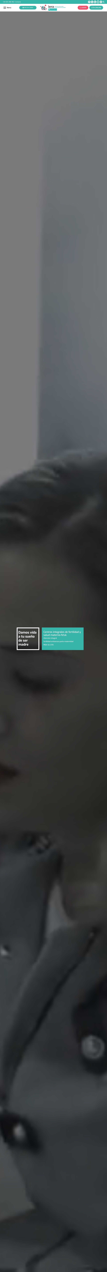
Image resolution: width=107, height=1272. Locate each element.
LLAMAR (83, 7)
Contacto (18, 2)
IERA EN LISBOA (28, 7)
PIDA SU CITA (48, 645)
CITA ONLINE (96, 7)
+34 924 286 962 (8, 2)
